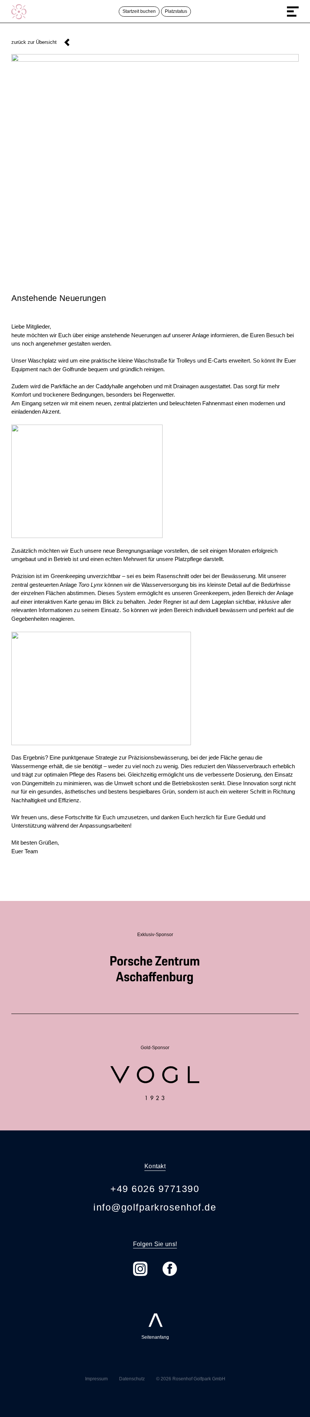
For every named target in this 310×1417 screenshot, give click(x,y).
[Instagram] (140, 1269)
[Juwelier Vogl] (154, 1070)
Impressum (96, 1378)
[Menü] (293, 11)
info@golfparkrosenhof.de (154, 1207)
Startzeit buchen (139, 11)
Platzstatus (176, 11)
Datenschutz (132, 1378)
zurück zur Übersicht (34, 42)
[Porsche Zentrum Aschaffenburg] (154, 957)
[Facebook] (170, 1269)
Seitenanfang (155, 1326)
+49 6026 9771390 (154, 1189)
